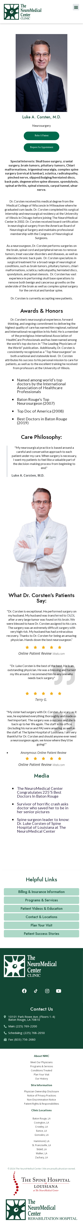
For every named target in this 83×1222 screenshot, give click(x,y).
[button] (76, 7)
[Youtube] (58, 991)
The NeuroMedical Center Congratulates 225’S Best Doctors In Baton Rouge (40, 792)
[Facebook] (24, 991)
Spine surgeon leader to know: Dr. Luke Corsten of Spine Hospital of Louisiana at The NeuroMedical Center (43, 825)
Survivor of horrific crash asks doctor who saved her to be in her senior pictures (42, 807)
